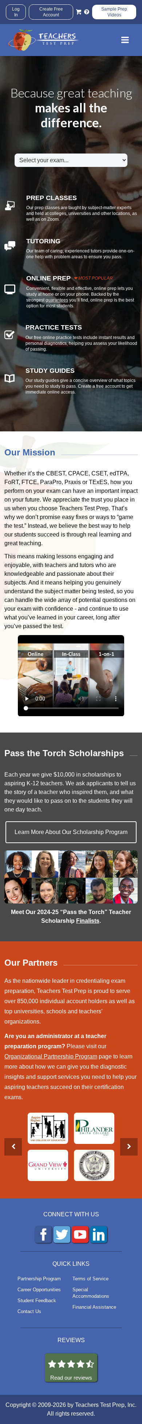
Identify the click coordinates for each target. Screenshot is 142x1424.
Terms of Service (90, 1278)
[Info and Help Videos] (87, 12)
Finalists (87, 921)
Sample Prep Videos (114, 12)
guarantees (57, 300)
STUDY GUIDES (50, 370)
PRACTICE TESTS (53, 327)
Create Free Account (51, 12)
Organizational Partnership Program (50, 1056)
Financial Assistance (94, 1307)
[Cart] (79, 12)
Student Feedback (36, 1300)
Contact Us (29, 1311)
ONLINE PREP (48, 278)
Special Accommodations (90, 1293)
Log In (16, 12)
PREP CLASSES (51, 198)
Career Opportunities (39, 1289)
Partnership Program (39, 1278)
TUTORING (43, 241)
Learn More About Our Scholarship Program (71, 832)
